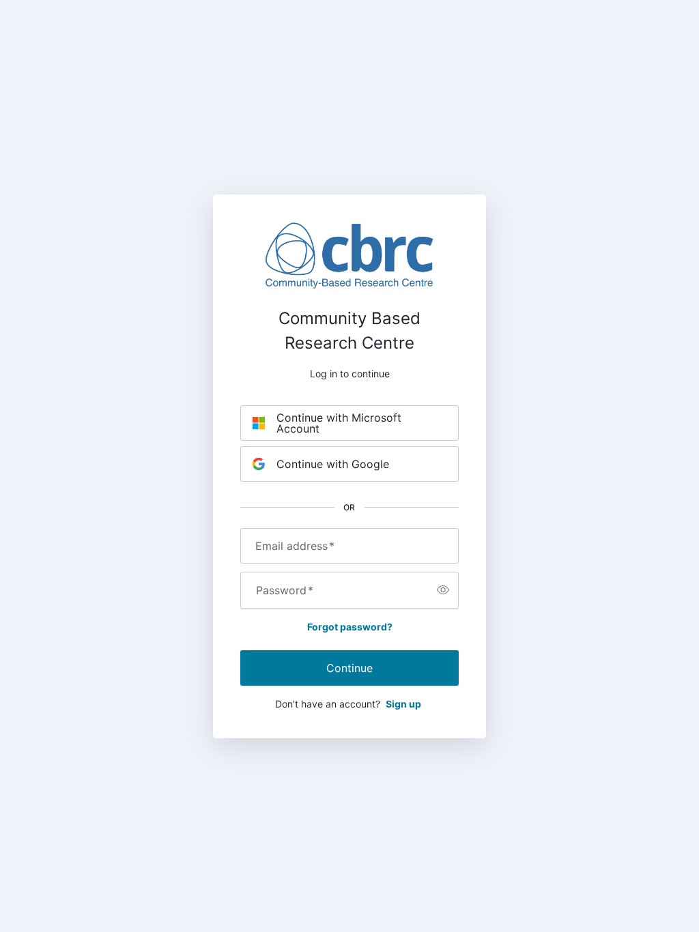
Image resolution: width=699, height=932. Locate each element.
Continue (349, 668)
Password (284, 590)
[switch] (443, 590)
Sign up (403, 704)
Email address (294, 546)
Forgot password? (350, 626)
